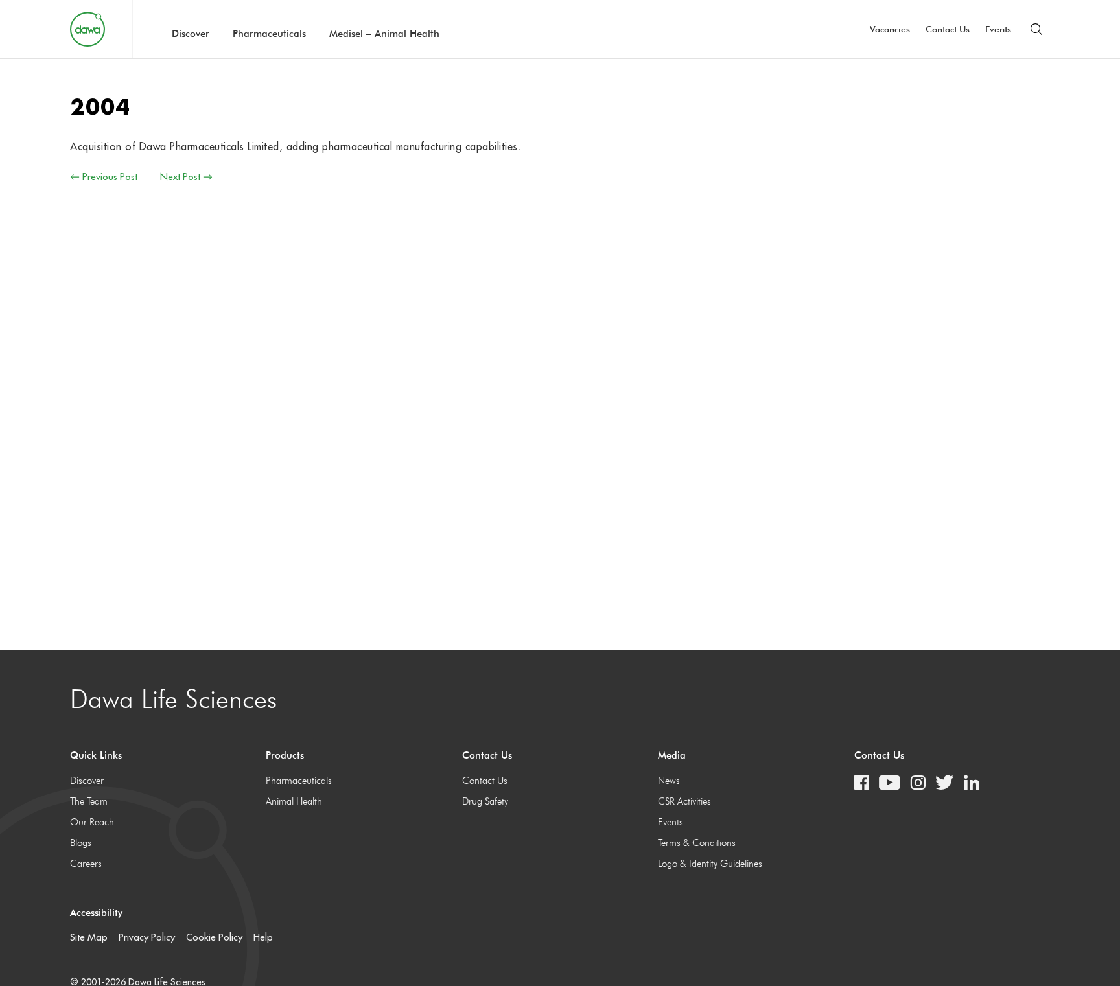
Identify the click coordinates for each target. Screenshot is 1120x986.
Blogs (80, 843)
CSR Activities (684, 801)
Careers (86, 863)
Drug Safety (485, 801)
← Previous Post (103, 176)
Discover (190, 34)
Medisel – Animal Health (384, 34)
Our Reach (92, 822)
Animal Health (294, 801)
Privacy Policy (147, 937)
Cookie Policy (214, 937)
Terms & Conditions (697, 843)
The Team (89, 801)
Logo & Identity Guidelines (710, 863)
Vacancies (890, 29)
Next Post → (186, 176)
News (669, 780)
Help (263, 937)
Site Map (89, 937)
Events (998, 29)
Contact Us (948, 29)
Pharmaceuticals (269, 34)
